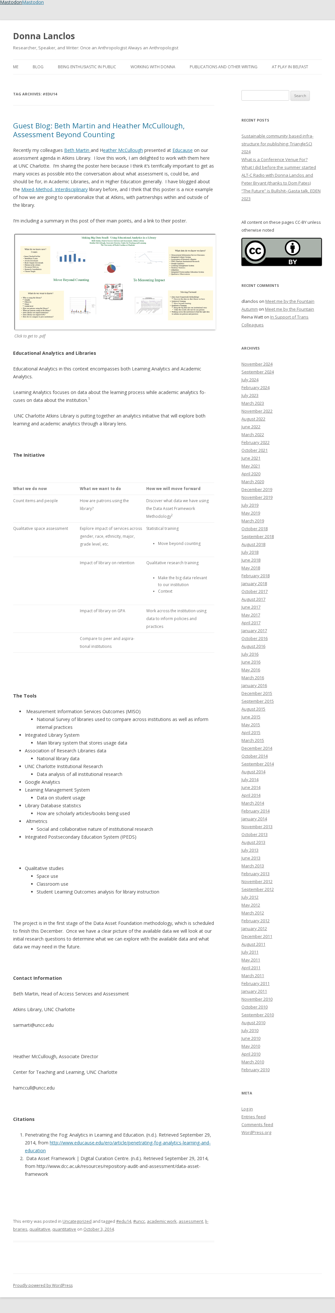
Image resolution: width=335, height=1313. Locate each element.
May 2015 (250, 725)
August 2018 (253, 544)
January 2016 (254, 685)
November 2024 (257, 364)
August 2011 (253, 944)
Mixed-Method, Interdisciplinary (54, 189)
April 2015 (250, 732)
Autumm (249, 309)
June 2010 (250, 1038)
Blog (38, 67)
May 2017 (250, 615)
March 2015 (252, 740)
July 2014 (249, 779)
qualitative (39, 1229)
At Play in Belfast (290, 67)
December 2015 (256, 693)
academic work (162, 1221)
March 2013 (252, 866)
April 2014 (250, 795)
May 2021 (250, 466)
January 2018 (254, 583)
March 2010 (252, 1062)
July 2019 (249, 505)
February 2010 (255, 1070)
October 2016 (254, 638)
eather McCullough (123, 150)
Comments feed (257, 1124)
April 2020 (250, 474)
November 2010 (257, 999)
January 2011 (254, 991)
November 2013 (257, 826)
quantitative (64, 1229)
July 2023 (249, 395)
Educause (182, 150)
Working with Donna (153, 67)
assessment (191, 1221)
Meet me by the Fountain (289, 301)
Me (15, 67)
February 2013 (255, 874)
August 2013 (253, 842)
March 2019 (252, 521)
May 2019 (250, 513)
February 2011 (255, 983)
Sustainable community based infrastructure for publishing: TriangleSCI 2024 (277, 144)
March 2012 (252, 913)
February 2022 (255, 442)
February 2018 (255, 576)
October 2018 (254, 529)
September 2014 (257, 764)
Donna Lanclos (44, 36)
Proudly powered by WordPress (43, 1285)
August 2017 (253, 599)
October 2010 (254, 1007)
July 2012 (249, 897)
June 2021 (250, 458)
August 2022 (253, 419)
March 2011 (252, 975)
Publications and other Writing (223, 67)
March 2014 (252, 803)
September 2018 (257, 536)
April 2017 (250, 623)
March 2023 (252, 403)
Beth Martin (77, 150)
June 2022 (250, 427)
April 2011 (250, 968)
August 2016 (253, 646)
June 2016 (250, 662)
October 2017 (254, 591)
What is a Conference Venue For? (274, 159)
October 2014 (254, 756)
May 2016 (250, 670)
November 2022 (257, 411)
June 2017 (250, 607)
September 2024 (257, 372)
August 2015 (253, 709)
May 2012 (250, 905)
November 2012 (257, 881)
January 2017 (254, 630)
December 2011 (256, 936)
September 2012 (257, 889)
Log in (247, 1109)
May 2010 (250, 1046)
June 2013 (250, 858)
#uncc (139, 1221)
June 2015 (250, 717)
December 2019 (256, 489)
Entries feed (253, 1117)
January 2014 (254, 819)
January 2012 (254, 928)
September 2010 (257, 1015)
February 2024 (255, 387)
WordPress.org (256, 1132)
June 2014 (250, 787)
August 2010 (253, 1023)
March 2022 (252, 434)
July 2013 (249, 850)
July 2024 (249, 380)
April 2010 (250, 1054)
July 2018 (249, 552)
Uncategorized (77, 1221)
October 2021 (254, 450)
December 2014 (256, 748)
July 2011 (249, 952)
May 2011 (250, 960)
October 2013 (254, 834)
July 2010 (249, 1030)
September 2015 (257, 701)
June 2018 (250, 560)
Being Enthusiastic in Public (87, 67)
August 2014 (253, 772)
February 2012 (255, 921)
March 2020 (252, 481)
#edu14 (123, 1221)
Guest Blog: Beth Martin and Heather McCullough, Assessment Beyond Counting (99, 130)
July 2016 (249, 654)
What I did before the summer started (278, 167)
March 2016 (252, 678)
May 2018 (250, 568)
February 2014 (255, 811)
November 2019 (257, 497)
